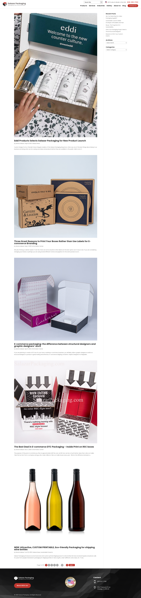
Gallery (109, 5)
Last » (72, 565)
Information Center (37, 246)
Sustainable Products (47, 552)
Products (83, 5)
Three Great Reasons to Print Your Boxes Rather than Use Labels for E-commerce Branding (52, 242)
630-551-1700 (132, 2)
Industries (101, 5)
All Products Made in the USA (117, 2)
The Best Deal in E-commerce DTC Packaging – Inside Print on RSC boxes (54, 446)
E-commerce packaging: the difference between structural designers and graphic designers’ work (55, 345)
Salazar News (36, 143)
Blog (124, 5)
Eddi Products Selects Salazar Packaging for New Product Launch (50, 140)
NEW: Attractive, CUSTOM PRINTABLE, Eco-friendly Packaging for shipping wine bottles (54, 548)
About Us (117, 5)
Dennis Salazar (20, 143)
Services (92, 5)
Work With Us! (22, 585)
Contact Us (133, 6)
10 (62, 565)
